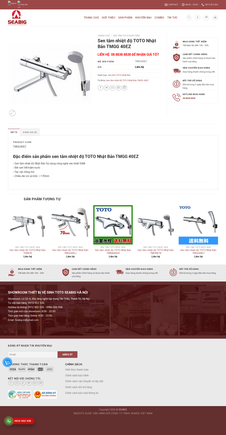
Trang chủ (91, 17)
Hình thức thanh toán (77, 369)
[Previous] (8, 234)
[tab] (14, 132)
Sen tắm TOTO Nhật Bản (126, 35)
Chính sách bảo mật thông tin (81, 393)
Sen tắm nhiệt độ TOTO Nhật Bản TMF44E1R (156, 252)
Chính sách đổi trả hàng (78, 387)
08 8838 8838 (189, 98)
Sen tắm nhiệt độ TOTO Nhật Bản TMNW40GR (113, 252)
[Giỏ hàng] (215, 17)
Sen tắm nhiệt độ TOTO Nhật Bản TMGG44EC (198, 252)
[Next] (217, 234)
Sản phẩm (125, 17)
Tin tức (172, 17)
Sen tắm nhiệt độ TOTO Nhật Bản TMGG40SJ (70, 252)
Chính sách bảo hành (77, 375)
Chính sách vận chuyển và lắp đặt (84, 381)
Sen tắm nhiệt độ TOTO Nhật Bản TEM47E (28, 252)
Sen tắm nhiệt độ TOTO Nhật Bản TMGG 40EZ (127, 80)
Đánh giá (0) (30, 132)
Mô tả (14, 132)
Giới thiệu (108, 17)
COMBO (159, 17)
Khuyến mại (143, 17)
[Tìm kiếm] (188, 17)
